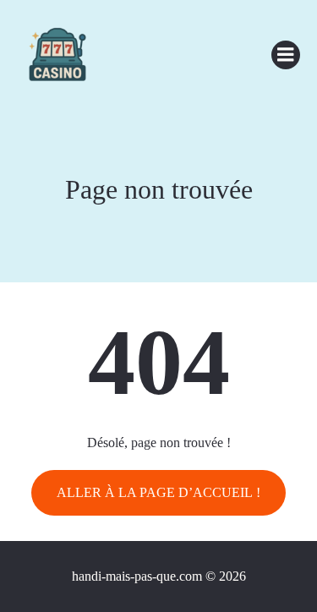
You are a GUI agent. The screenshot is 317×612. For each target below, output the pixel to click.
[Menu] (285, 55)
